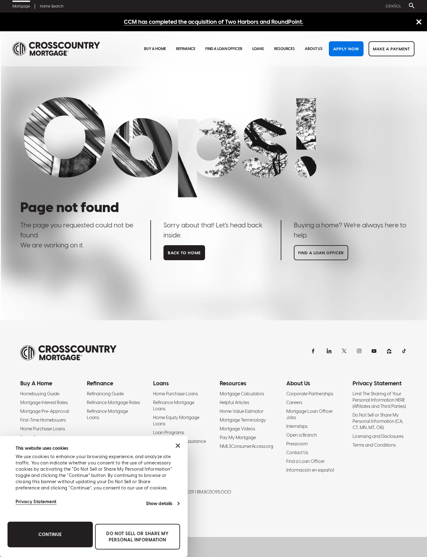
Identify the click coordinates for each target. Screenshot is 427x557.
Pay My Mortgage (238, 437)
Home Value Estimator (242, 411)
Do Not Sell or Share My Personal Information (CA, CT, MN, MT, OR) (378, 421)
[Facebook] (314, 350)
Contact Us (297, 452)
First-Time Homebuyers (43, 420)
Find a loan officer (321, 253)
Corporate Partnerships (309, 393)
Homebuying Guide (39, 393)
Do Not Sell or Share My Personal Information (137, 536)
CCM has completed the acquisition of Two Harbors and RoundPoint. (213, 21)
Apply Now (346, 49)
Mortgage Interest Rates (44, 402)
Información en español (310, 470)
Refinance (185, 49)
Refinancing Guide (105, 393)
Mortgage (21, 6)
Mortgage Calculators (242, 393)
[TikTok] (404, 350)
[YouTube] (374, 350)
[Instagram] (359, 350)
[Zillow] (389, 350)
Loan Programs (168, 432)
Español (393, 6)
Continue (50, 534)
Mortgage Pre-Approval (44, 411)
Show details (159, 503)
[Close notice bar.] (418, 22)
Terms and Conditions (374, 445)
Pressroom (297, 443)
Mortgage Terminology (243, 420)
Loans (258, 49)
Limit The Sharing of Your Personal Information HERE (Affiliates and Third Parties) (379, 400)
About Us (314, 49)
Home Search (51, 6)
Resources (284, 49)
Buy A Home (155, 49)
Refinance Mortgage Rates (113, 402)
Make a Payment (391, 49)
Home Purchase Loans (42, 428)
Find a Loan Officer (223, 49)
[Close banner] (178, 445)
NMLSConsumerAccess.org (246, 446)
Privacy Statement (36, 501)
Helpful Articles (234, 402)
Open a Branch (301, 435)
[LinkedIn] (329, 350)
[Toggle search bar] (410, 6)
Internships (297, 426)
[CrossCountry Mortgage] (56, 49)
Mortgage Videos (237, 428)
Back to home (184, 253)
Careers (294, 402)
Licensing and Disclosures (378, 436)
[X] (344, 350)
